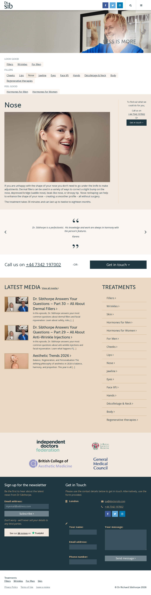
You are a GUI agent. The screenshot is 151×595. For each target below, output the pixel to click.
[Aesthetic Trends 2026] (16, 361)
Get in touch (136, 122)
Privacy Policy (11, 587)
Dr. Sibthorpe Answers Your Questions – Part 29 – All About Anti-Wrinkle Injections (59, 332)
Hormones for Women (44, 91)
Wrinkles (22, 64)
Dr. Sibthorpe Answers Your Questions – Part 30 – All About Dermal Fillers (59, 304)
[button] (130, 5)
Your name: (76, 527)
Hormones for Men (17, 91)
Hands (76, 75)
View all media (50, 288)
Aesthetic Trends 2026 (51, 356)
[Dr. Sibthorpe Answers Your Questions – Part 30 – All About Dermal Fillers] (16, 304)
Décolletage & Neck (95, 75)
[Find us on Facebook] (105, 5)
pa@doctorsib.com (115, 501)
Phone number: (78, 556)
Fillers (10, 64)
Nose (31, 75)
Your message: (114, 527)
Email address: (13, 501)
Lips (21, 75)
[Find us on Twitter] (113, 5)
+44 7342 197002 (136, 114)
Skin (110, 314)
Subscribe (26, 513)
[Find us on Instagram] (120, 5)
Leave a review (43, 587)
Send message (125, 558)
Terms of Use (27, 587)
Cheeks (11, 75)
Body (113, 75)
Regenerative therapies (20, 80)
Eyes (53, 75)
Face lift (64, 75)
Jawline (42, 75)
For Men (36, 64)
